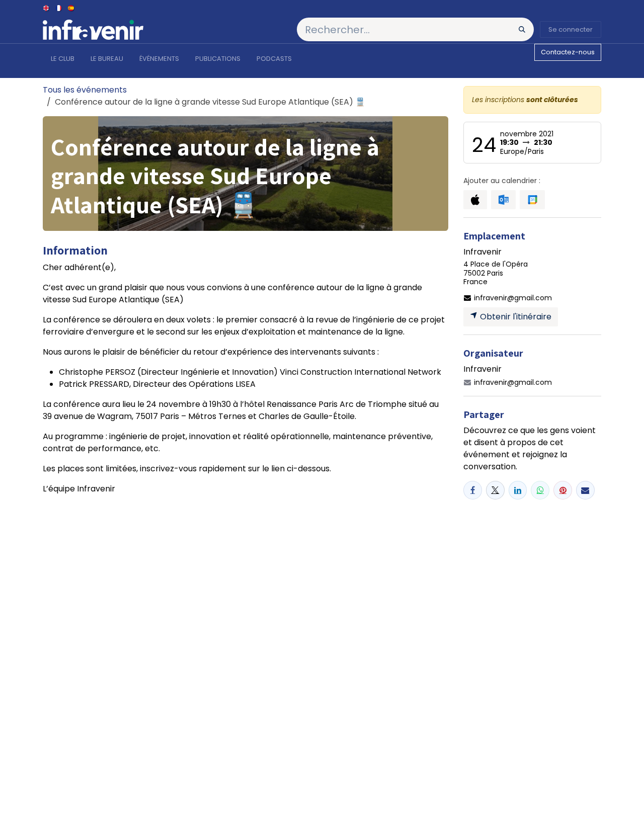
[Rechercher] (522, 29)
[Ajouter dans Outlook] (503, 200)
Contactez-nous (568, 52)
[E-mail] (585, 490)
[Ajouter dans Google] (532, 200)
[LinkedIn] (518, 490)
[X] (495, 490)
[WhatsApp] (540, 490)
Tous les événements (85, 90)
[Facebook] (472, 490)
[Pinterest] (562, 490)
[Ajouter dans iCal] (475, 200)
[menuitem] (46, 8)
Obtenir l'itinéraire (514, 316)
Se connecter (570, 29)
